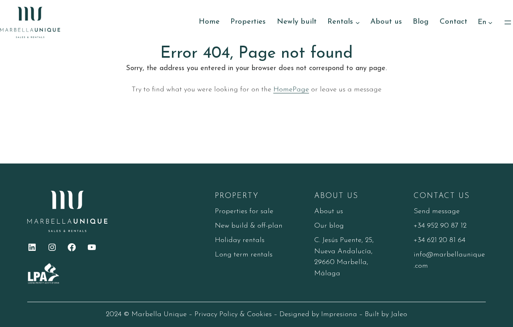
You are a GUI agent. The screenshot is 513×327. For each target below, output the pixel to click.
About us (328, 211)
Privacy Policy (216, 314)
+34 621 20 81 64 (439, 240)
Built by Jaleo (386, 314)
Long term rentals (244, 254)
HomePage (291, 89)
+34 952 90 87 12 (440, 225)
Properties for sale (244, 211)
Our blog (329, 225)
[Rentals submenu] (357, 22)
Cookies (259, 314)
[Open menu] (508, 22)
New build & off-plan (249, 225)
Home (209, 22)
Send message (437, 211)
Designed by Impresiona (318, 314)
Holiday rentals (240, 240)
